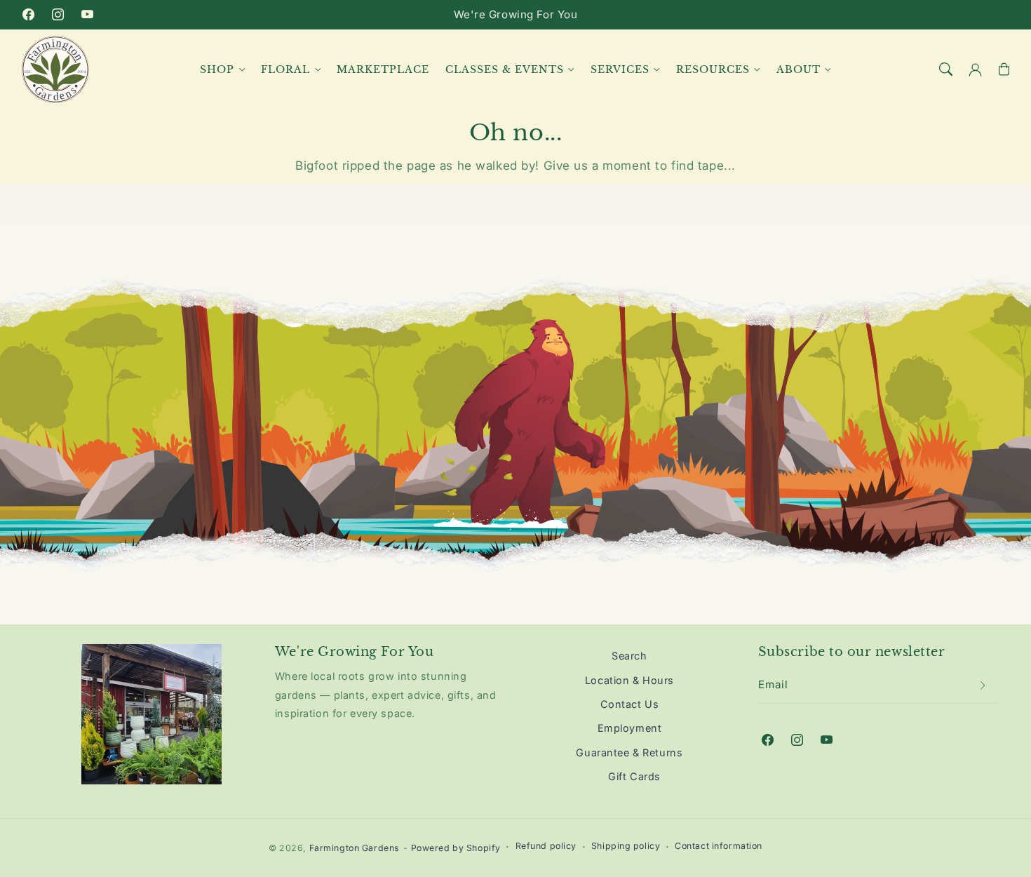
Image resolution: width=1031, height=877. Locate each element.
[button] (946, 69)
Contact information (718, 846)
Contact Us (629, 704)
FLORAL (285, 68)
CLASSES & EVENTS (504, 68)
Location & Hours (629, 680)
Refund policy (546, 846)
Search (629, 656)
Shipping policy (626, 846)
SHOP (217, 68)
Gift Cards (634, 776)
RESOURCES (713, 68)
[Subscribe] (983, 685)
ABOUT (798, 68)
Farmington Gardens (354, 848)
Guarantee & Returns (629, 752)
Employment (630, 728)
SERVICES (620, 68)
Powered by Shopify (456, 848)
